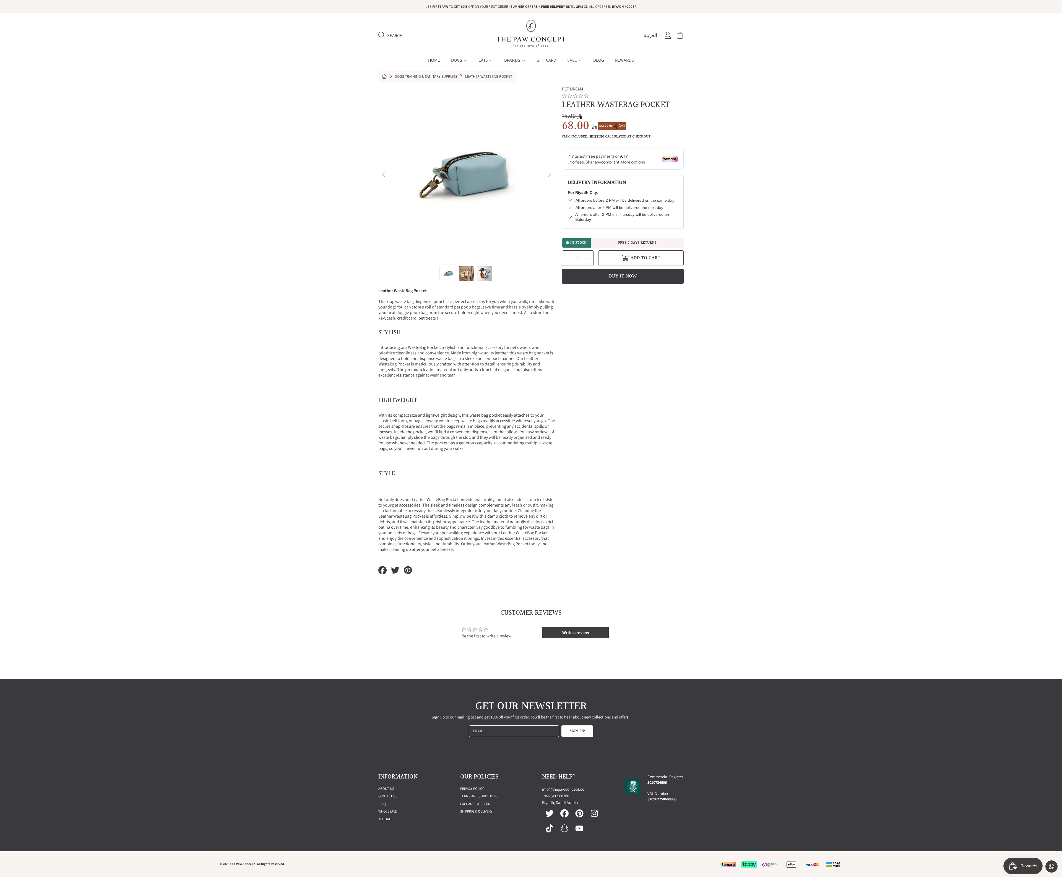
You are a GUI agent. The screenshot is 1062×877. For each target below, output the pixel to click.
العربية (650, 35)
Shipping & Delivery (476, 811)
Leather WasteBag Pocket (488, 76)
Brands (512, 60)
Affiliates (386, 819)
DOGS (457, 60)
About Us (386, 788)
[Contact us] (1051, 866)
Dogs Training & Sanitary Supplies (426, 76)
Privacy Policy (472, 788)
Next (549, 174)
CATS (483, 60)
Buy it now (623, 276)
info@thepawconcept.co (563, 789)
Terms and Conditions (479, 796)
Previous (384, 174)
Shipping (596, 136)
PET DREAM (572, 89)
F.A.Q (382, 803)
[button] (391, 35)
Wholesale (387, 811)
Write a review (575, 632)
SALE (572, 60)
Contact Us (387, 796)
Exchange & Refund (476, 803)
